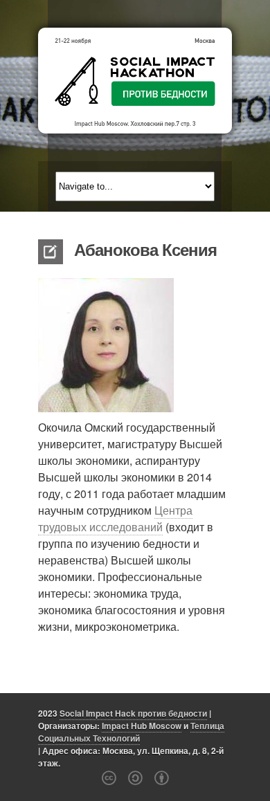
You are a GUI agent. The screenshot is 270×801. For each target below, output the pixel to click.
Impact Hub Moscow (141, 725)
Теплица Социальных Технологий (131, 731)
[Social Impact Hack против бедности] (135, 81)
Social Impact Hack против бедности (133, 713)
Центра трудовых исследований (115, 518)
